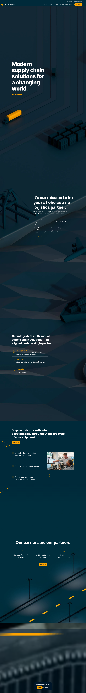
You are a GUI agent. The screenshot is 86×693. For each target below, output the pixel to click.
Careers (56, 4)
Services (45, 4)
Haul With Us (43, 564)
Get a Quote (78, 4)
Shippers (62, 4)
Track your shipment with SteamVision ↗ (74, 1)
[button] (71, 4)
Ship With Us (16, 442)
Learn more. (47, 684)
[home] (7, 3)
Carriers (66, 4)
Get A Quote (17, 94)
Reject (46, 687)
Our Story (37, 236)
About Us (51, 4)
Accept (39, 687)
